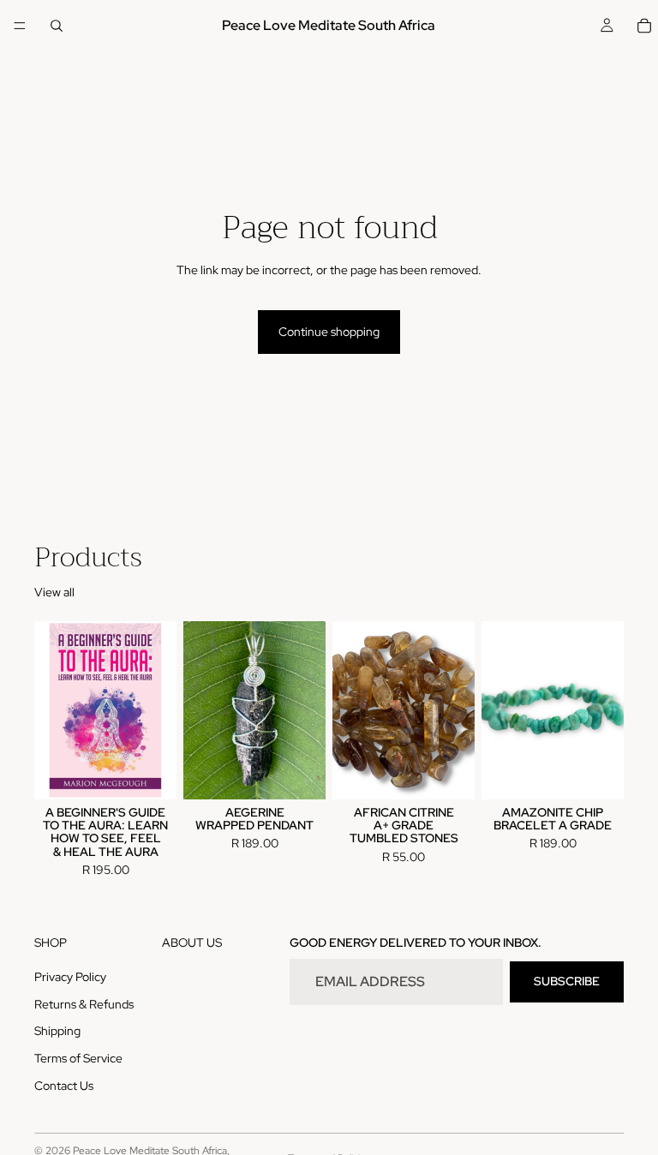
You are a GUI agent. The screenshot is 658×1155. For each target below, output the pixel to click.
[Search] (56, 26)
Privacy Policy (70, 977)
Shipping (57, 1031)
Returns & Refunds (84, 1004)
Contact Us (63, 1085)
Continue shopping (329, 331)
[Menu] (19, 25)
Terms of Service (78, 1058)
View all (54, 592)
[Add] (150, 772)
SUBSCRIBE (567, 982)
